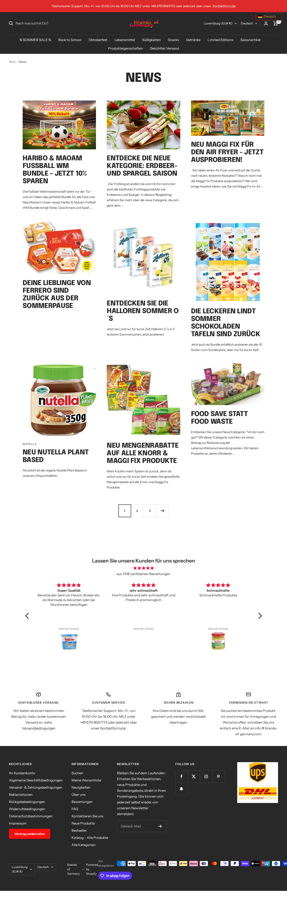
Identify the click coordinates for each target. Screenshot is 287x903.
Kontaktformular (224, 6)
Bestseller (79, 830)
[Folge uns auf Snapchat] (181, 789)
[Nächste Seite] (162, 510)
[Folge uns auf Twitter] (194, 776)
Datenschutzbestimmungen (30, 816)
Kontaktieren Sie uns (87, 816)
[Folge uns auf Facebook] (181, 776)
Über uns (78, 794)
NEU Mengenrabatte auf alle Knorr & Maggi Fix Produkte (142, 453)
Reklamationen (21, 794)
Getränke (193, 40)
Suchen (77, 773)
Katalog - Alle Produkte (90, 837)
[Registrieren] (160, 826)
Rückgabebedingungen (27, 802)
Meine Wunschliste (86, 780)
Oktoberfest (98, 40)
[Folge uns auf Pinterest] (218, 776)
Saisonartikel (250, 40)
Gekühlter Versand (164, 48)
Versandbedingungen (38, 728)
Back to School (69, 40)
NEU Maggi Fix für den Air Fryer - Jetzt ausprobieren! (227, 152)
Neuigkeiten (81, 787)
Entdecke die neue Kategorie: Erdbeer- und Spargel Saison (142, 166)
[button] (28, 616)
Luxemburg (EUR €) (218, 23)
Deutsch (247, 23)
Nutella (30, 444)
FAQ (75, 809)
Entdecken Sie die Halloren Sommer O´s (142, 311)
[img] (144, 568)
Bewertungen (82, 802)
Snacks (173, 40)
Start (12, 61)
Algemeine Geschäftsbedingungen (36, 780)
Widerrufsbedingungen (27, 809)
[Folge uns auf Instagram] (206, 776)
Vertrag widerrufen (29, 834)
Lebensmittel (125, 40)
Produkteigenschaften (125, 48)
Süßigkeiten (151, 40)
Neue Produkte (83, 823)
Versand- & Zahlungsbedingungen (35, 787)
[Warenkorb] (275, 23)
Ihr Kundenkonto (22, 773)
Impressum (17, 823)
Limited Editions (220, 40)
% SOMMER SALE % (35, 40)
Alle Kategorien (84, 845)
